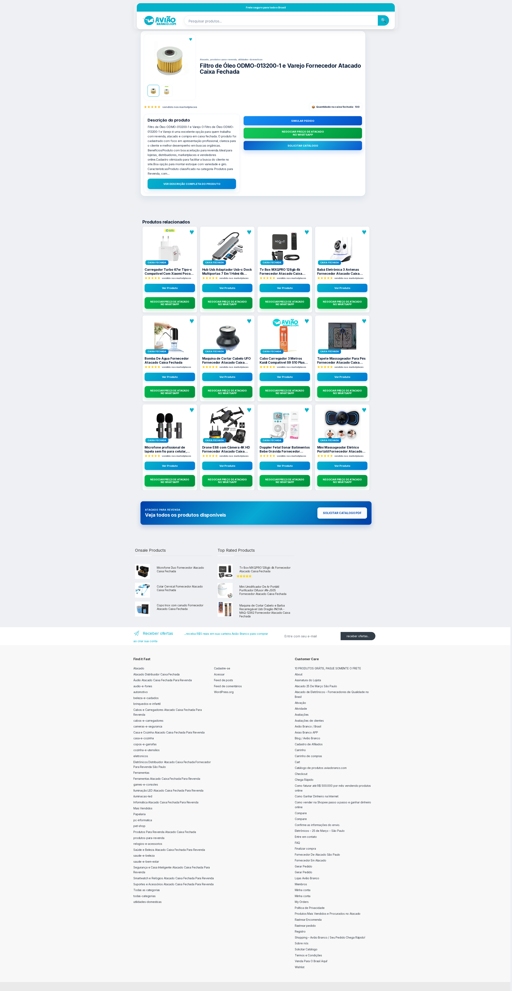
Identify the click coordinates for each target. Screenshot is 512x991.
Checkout (301, 774)
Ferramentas (141, 772)
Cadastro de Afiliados (309, 744)
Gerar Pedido (303, 866)
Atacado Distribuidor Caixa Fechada (156, 674)
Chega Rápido (304, 779)
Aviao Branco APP (306, 732)
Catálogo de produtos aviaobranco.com (321, 768)
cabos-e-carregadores (148, 720)
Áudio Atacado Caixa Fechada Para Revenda (162, 680)
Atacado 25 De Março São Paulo (316, 686)
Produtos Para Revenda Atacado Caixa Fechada (164, 832)
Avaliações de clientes (309, 720)
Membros (301, 884)
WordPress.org (223, 692)
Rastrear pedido (305, 925)
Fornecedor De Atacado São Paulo (317, 854)
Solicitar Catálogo (306, 949)
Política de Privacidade (310, 908)
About (298, 674)
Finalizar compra (305, 848)
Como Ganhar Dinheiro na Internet (317, 796)
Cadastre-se (222, 668)
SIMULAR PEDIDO (302, 120)
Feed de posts (223, 680)
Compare (301, 813)
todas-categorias (144, 896)
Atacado (138, 668)
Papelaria (139, 814)
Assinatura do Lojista (308, 680)
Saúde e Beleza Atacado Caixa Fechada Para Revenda (169, 849)
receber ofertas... (358, 636)
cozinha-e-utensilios (146, 750)
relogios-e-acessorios (147, 843)
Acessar (219, 674)
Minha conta (302, 890)
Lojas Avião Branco (307, 878)
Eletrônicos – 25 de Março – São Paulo (320, 830)
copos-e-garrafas (145, 744)
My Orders (302, 901)
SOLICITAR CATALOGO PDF (342, 513)
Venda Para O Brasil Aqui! (311, 961)
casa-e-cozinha (143, 738)
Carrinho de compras (308, 756)
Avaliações (302, 714)
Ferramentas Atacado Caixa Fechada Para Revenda (166, 778)
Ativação (300, 702)
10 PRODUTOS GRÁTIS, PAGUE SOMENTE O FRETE (328, 668)
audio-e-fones (142, 686)
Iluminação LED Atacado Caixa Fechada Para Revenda (168, 790)
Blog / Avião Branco (307, 738)
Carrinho (300, 750)
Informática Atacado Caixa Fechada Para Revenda (165, 802)
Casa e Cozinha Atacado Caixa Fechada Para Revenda (169, 732)
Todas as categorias (146, 890)
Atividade (301, 708)
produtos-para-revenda (148, 838)
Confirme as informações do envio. (317, 825)
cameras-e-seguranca (147, 726)
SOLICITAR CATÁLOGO (303, 145)
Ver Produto (170, 288)
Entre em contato (306, 836)
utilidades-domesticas (147, 901)
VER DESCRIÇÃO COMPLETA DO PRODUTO (191, 183)
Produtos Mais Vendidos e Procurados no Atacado (328, 913)
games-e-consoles (145, 784)
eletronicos (140, 756)
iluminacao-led (142, 796)
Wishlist (299, 967)
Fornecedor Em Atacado (310, 860)
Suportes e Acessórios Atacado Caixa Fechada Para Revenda (173, 884)
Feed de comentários (228, 686)
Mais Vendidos (142, 808)
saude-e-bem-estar (146, 861)
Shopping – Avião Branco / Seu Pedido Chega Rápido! (330, 937)
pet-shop (139, 826)
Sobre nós (301, 943)
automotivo (140, 692)
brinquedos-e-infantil (147, 703)
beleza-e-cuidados (146, 698)
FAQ (297, 842)
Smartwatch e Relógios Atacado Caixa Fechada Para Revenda (173, 878)
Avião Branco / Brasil (308, 726)
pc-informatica (142, 820)
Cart (297, 762)
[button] (170, 59)
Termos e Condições (308, 955)
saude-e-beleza (144, 855)
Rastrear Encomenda (308, 919)
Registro (300, 931)
